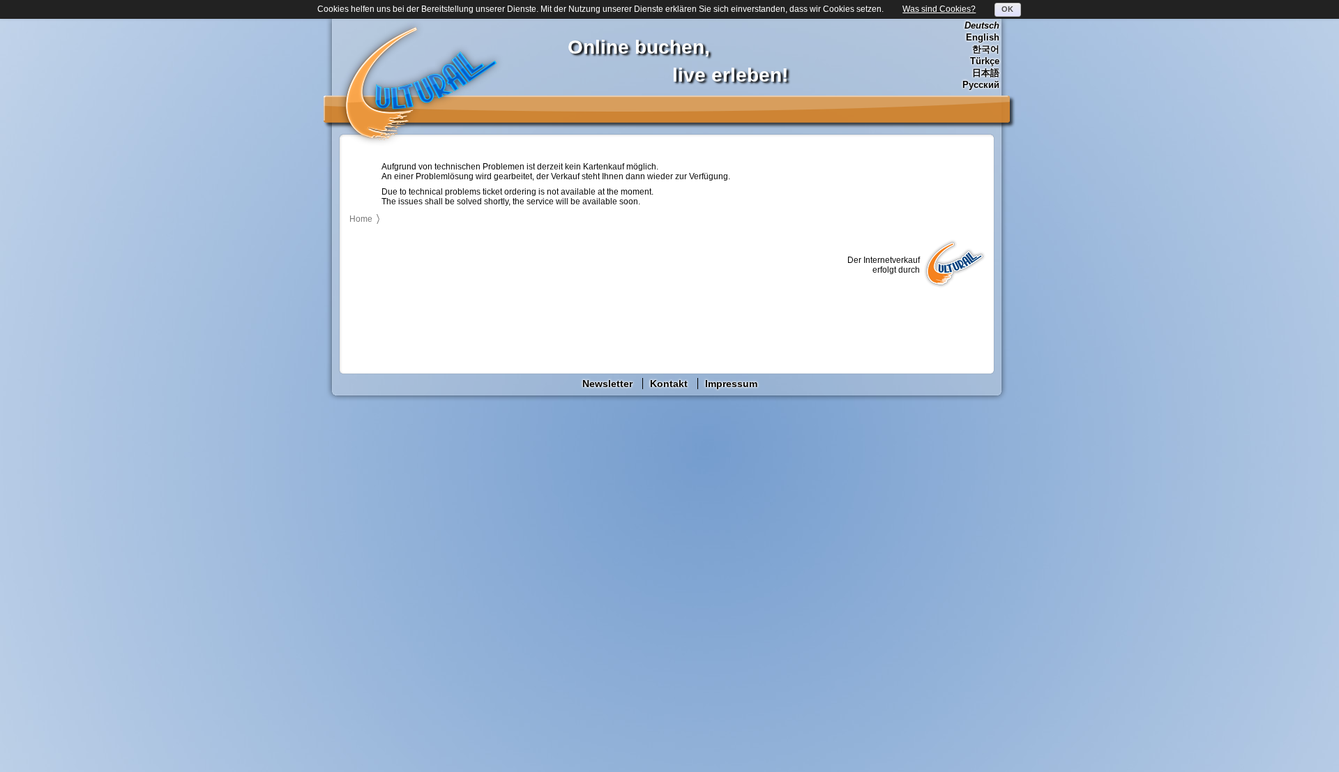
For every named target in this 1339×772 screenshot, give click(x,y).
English (982, 37)
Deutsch (981, 25)
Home (360, 219)
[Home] (421, 83)
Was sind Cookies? (939, 9)
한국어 (985, 49)
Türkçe (984, 61)
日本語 (985, 73)
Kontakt (669, 383)
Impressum (731, 383)
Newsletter (607, 383)
